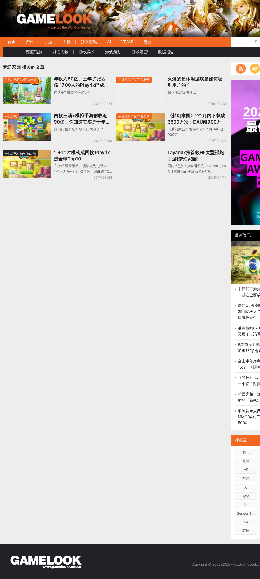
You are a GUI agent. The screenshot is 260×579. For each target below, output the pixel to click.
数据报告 (166, 51)
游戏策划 (113, 51)
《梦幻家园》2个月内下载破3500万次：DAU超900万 (196, 119)
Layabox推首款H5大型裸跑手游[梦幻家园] (196, 155)
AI (109, 41)
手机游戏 (11, 116)
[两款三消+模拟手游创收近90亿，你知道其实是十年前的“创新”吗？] (27, 116)
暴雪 (246, 461)
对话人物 (60, 51)
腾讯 (246, 452)
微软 (246, 496)
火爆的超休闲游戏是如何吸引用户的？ (195, 82)
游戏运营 (140, 51)
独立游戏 (89, 41)
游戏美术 (87, 51)
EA (246, 522)
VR (246, 469)
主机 (66, 41)
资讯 (30, 41)
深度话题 (34, 51)
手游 (48, 41)
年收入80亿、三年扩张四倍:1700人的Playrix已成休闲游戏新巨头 (81, 82)
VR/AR (127, 41)
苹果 (246, 478)
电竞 (147, 41)
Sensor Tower (247, 513)
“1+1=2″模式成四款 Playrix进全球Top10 (82, 155)
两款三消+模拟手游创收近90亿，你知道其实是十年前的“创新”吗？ (82, 119)
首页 (12, 41)
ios (246, 504)
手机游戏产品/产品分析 (20, 79)
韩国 (246, 530)
